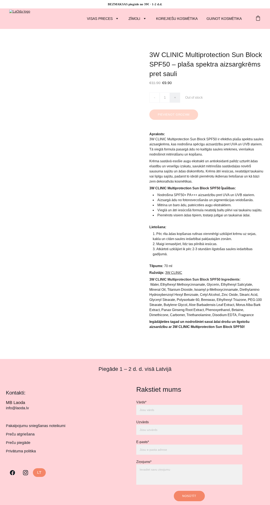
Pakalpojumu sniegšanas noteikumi (35, 426)
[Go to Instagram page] (25, 472)
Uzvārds (142, 422)
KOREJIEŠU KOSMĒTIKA (177, 19)
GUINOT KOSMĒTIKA (224, 19)
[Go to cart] (258, 18)
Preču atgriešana (20, 434)
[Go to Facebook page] (12, 472)
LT (39, 472)
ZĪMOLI (134, 19)
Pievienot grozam (174, 114)
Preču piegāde (18, 443)
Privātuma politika (21, 451)
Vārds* (141, 402)
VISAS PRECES (100, 19)
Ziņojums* (143, 462)
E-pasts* (142, 442)
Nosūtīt (189, 496)
